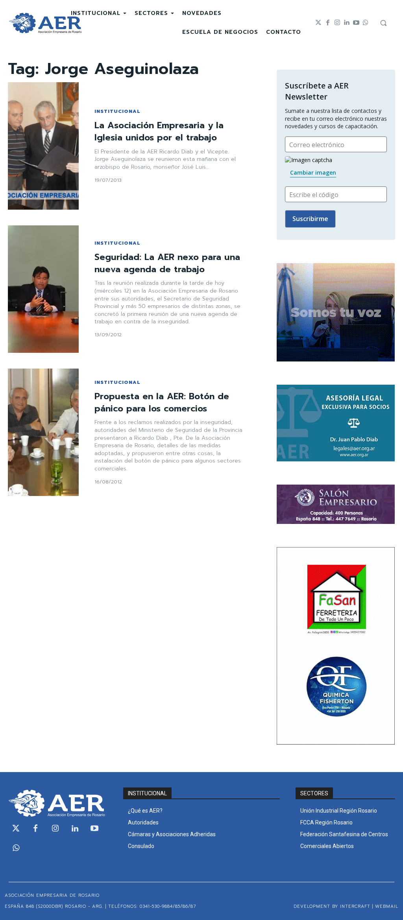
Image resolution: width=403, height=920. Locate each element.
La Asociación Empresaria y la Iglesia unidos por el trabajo (159, 131)
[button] (383, 23)
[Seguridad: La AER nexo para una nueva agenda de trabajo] (43, 289)
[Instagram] (337, 23)
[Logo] (45, 23)
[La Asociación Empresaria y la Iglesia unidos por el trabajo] (43, 146)
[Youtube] (356, 23)
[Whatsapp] (365, 23)
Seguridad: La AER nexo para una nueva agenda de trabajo (167, 263)
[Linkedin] (346, 23)
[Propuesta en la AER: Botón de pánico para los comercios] (43, 432)
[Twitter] (318, 23)
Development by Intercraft (332, 906)
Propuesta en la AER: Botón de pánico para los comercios (161, 402)
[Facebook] (328, 23)
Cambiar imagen (313, 172)
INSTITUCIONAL (117, 111)
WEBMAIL (386, 906)
